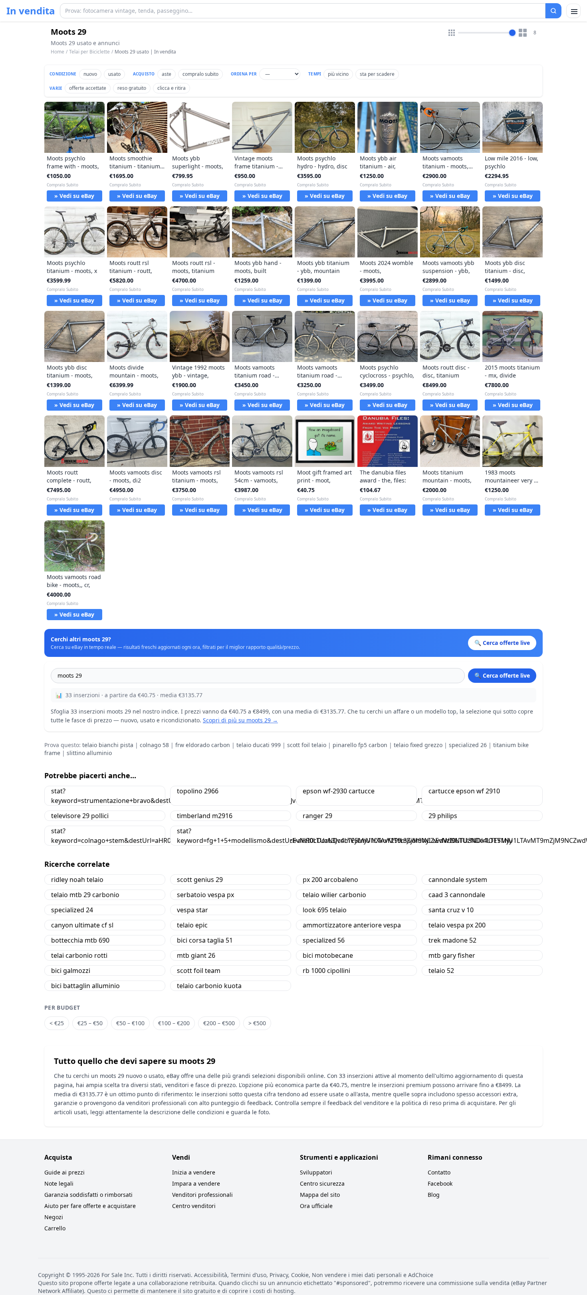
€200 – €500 (219, 1023)
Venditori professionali (202, 1194)
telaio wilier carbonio (334, 894)
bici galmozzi (70, 970)
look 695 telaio (325, 910)
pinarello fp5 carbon (360, 745)
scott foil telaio (306, 745)
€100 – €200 (174, 1023)
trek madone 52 (452, 940)
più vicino (338, 74)
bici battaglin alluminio (85, 985)
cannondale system (457, 879)
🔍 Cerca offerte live (502, 675)
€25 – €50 (90, 1023)
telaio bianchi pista (107, 745)
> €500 (257, 1023)
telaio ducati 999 (258, 745)
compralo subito (200, 74)
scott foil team (198, 970)
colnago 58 (154, 745)
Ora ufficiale (316, 1206)
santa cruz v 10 (451, 910)
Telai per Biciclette (89, 51)
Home (57, 52)
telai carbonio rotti (79, 955)
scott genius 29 (200, 879)
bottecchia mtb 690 (80, 940)
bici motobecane (328, 955)
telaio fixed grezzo (418, 745)
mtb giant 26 (196, 955)
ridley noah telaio (77, 879)
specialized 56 (324, 940)
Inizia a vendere (193, 1172)
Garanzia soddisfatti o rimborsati (88, 1194)
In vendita (30, 11)
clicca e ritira (171, 88)
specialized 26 (468, 745)
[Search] (553, 10)
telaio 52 (441, 970)
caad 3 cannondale (456, 894)
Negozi (53, 1217)
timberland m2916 (204, 815)
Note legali (58, 1183)
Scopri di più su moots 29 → (240, 720)
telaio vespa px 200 (457, 925)
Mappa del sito (320, 1194)
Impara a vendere (196, 1183)
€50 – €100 (130, 1023)
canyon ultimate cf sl (82, 925)
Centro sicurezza (322, 1183)
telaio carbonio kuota (209, 985)
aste (166, 74)
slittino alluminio (89, 753)
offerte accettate (87, 88)
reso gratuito (131, 88)
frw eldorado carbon (202, 745)
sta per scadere (377, 74)
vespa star (192, 910)
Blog (434, 1194)
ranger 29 (317, 815)
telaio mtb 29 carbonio (85, 894)
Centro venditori (194, 1206)
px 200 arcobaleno (330, 879)
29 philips (442, 815)
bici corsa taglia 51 (205, 940)
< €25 (57, 1023)
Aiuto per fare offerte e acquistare (90, 1206)
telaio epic (192, 925)
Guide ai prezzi (64, 1172)
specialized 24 (72, 910)
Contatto (439, 1172)
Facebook (440, 1183)
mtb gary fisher (451, 955)
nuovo (90, 74)
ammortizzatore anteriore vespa (352, 925)
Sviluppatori (316, 1172)
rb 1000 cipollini (326, 970)
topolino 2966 (197, 791)
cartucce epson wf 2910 (464, 791)
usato (114, 74)
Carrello (54, 1228)
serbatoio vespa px (205, 894)
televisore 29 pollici (80, 815)
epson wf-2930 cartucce (339, 791)
